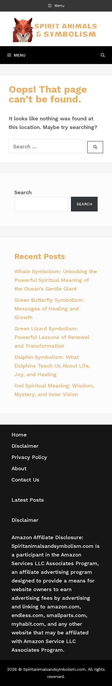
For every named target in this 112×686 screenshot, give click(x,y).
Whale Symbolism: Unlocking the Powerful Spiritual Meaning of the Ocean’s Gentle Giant (55, 280)
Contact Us (25, 480)
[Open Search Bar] (103, 55)
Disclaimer (24, 446)
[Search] (95, 147)
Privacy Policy (29, 457)
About (18, 468)
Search (23, 192)
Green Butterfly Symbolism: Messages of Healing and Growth (49, 308)
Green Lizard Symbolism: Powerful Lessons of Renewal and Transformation (51, 337)
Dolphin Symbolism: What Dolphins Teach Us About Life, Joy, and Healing (52, 365)
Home (19, 435)
